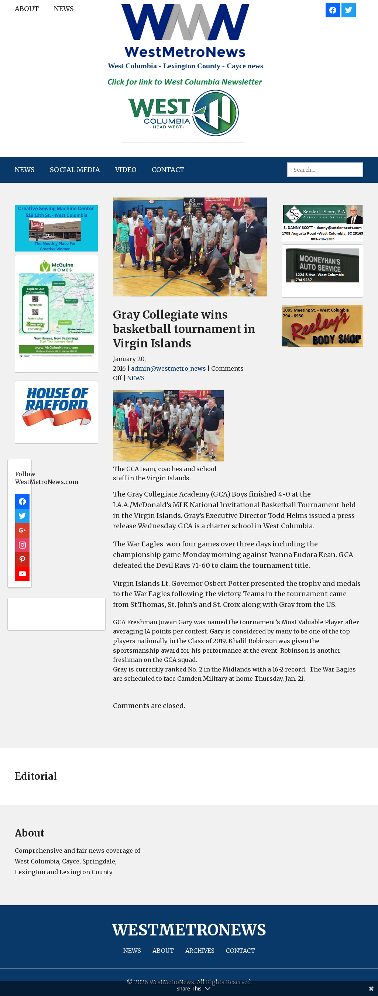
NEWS (64, 8)
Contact (168, 169)
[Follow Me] (348, 9)
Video (126, 169)
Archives (199, 950)
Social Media (75, 169)
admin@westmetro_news (168, 368)
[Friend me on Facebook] (333, 9)
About (27, 8)
